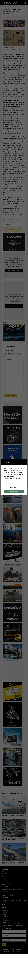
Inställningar (14, 487)
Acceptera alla (14, 491)
